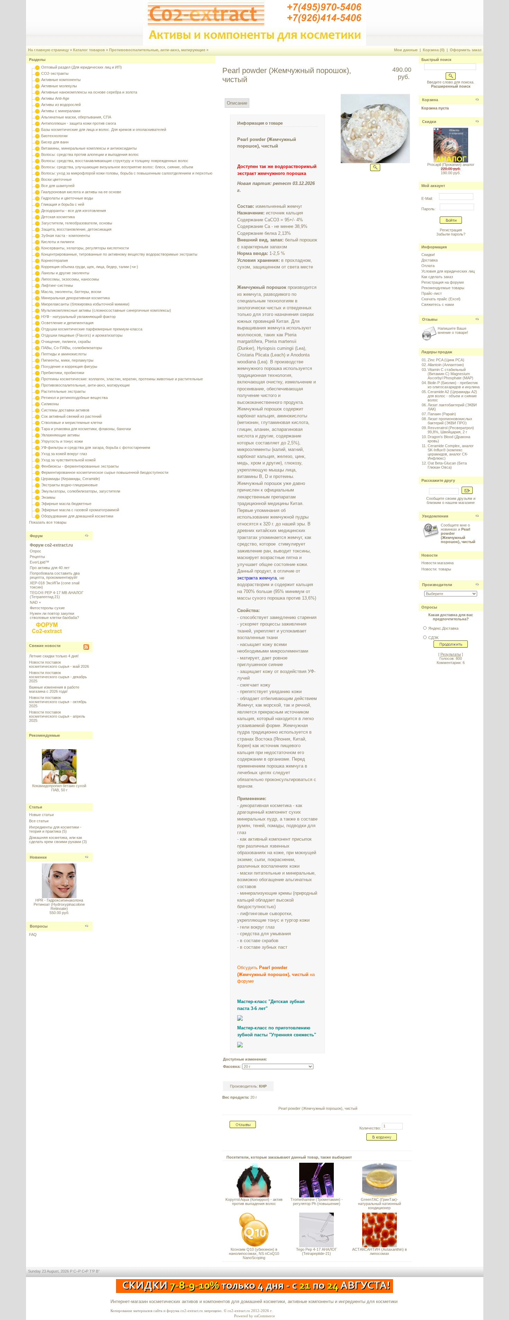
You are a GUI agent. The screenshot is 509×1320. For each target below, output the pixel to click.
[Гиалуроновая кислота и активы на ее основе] (37, 192)
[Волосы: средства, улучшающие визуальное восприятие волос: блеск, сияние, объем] (37, 167)
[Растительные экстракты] (37, 391)
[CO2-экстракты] (37, 73)
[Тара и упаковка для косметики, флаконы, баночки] (37, 429)
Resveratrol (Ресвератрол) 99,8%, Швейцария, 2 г (451, 430)
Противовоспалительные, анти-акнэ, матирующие (157, 50)
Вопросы (38, 926)
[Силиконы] (37, 404)
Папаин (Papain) (442, 414)
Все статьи (38, 821)
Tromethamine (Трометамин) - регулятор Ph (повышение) (317, 1201)
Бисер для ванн (55, 142)
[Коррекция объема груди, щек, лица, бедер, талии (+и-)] (37, 267)
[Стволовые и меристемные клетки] (37, 422)
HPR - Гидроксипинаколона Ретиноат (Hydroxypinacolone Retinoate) (59, 904)
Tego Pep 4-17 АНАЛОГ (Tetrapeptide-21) (316, 1251)
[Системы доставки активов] (37, 410)
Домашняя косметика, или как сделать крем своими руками (55, 839)
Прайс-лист (431, 293)
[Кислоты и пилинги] (37, 242)
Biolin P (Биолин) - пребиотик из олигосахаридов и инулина (454, 385)
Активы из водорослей (61, 105)
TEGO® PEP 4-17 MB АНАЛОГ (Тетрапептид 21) (56, 595)
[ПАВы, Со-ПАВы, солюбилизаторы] (37, 348)
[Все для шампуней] (37, 186)
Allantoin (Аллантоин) (446, 365)
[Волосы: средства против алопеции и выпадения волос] (37, 154)
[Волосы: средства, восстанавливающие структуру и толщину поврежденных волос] (37, 161)
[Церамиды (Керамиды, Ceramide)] (37, 479)
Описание (237, 103)
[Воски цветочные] (37, 179)
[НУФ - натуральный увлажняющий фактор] (37, 317)
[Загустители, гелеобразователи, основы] (37, 223)
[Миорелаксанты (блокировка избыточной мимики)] (37, 304)
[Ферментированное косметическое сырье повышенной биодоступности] (37, 472)
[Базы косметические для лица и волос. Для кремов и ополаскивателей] (37, 129)
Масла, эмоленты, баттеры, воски (71, 292)
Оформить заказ (465, 50)
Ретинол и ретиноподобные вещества (74, 398)
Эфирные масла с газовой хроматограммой (80, 510)
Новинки (38, 857)
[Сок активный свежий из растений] (37, 416)
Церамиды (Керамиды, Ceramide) (70, 479)
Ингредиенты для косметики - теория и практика (55, 829)
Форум (36, 536)
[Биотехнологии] (37, 136)
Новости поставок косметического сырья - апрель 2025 (57, 716)
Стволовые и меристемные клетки (71, 422)
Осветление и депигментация (67, 323)
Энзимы (48, 497)
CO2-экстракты (55, 73)
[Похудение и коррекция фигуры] (37, 366)
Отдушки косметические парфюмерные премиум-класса (91, 329)
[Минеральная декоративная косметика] (37, 298)
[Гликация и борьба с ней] (37, 204)
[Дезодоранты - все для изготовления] (37, 211)
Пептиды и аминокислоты (64, 354)
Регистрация (451, 230)
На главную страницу (48, 50)
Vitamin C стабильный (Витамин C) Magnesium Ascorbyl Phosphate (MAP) (450, 373)
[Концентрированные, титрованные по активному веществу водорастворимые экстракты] (37, 254)
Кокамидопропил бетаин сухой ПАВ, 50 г (59, 784)
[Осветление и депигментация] (37, 323)
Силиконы (50, 404)
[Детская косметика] (37, 217)
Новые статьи (41, 815)
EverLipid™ (39, 562)
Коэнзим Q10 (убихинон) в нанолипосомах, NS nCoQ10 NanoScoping (254, 1253)
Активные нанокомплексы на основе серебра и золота (89, 92)
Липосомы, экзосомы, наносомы (70, 279)
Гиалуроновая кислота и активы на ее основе (81, 192)
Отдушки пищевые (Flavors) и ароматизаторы (82, 335)
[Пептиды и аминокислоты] (37, 354)
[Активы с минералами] (37, 111)
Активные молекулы (59, 86)
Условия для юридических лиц (448, 271)
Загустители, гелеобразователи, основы (76, 223)
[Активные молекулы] (37, 86)
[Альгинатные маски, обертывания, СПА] (37, 117)
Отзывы (429, 319)
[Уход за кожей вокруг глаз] (37, 454)
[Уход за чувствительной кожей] (37, 460)
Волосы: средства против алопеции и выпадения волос (90, 154)
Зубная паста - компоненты (65, 235)
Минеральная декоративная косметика (75, 298)
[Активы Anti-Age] (37, 98)
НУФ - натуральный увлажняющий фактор (78, 317)
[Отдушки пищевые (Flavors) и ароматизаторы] (37, 335)
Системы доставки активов (65, 410)
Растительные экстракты (63, 391)
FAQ (33, 934)
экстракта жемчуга (257, 578)
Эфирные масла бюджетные (66, 504)
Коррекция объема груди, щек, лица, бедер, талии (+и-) (89, 267)
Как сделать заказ (437, 277)
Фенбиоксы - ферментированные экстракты (80, 466)
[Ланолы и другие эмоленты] (37, 273)
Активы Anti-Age (55, 98)
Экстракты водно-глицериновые (69, 485)
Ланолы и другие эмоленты (65, 273)
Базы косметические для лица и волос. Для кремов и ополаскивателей (103, 129)
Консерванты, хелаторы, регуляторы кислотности (85, 248)
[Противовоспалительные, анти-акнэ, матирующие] (37, 385)
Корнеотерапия (54, 260)
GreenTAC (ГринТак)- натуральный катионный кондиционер (379, 1203)
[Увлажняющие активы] (37, 435)
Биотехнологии (54, 136)
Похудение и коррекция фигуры (69, 366)
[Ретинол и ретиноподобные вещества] (37, 398)
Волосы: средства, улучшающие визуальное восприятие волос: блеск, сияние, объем (117, 167)
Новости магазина (437, 563)
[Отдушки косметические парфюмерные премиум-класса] (37, 329)
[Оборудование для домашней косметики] (37, 516)
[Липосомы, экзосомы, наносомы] (37, 279)
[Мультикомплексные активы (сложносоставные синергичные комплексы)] (37, 310)
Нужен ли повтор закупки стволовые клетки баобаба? (54, 615)
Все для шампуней (57, 186)
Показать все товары (47, 522)
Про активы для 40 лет (50, 568)
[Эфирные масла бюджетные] (37, 504)
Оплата (428, 266)
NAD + (35, 602)
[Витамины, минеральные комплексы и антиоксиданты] (37, 148)
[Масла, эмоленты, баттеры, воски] (37, 292)
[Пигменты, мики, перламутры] (37, 360)
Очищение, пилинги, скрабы (66, 341)
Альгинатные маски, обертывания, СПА (76, 117)
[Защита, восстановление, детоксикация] (37, 229)
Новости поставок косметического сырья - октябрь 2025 (58, 702)
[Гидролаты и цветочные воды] (37, 198)
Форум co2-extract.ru (51, 545)
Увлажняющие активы (60, 435)
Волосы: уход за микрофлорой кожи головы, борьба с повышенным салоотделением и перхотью (126, 173)
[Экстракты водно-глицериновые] (37, 485)
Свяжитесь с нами (437, 304)
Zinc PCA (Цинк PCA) (446, 360)
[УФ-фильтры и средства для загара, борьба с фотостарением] (37, 447)
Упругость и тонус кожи (62, 441)
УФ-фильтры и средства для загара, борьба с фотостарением (95, 447)
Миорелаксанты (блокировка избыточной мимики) (85, 304)
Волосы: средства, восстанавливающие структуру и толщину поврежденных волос (114, 161)
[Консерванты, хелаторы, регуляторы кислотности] (37, 248)
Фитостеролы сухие (47, 608)
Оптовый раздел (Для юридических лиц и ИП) (81, 67)
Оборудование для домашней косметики (77, 516)
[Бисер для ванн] (37, 142)
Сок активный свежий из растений (71, 416)
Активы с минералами (60, 111)
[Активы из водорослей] (37, 105)
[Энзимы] (37, 497)
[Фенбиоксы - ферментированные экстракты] (37, 466)
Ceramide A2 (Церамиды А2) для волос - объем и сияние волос (452, 396)
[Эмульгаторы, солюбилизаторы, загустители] (37, 491)
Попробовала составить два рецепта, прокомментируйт (55, 575)
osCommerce (264, 1316)
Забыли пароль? (450, 234)
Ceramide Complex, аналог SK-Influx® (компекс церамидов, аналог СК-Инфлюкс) (451, 452)
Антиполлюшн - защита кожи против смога (78, 123)
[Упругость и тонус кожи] (37, 441)
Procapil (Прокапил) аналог (450, 164)
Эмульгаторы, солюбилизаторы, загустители (80, 491)
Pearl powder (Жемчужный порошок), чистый (317, 1108)
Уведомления (435, 516)
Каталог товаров (89, 50)
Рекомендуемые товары (442, 288)
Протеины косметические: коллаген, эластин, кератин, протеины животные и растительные (122, 379)
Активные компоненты (61, 80)
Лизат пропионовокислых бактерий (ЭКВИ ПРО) (450, 421)
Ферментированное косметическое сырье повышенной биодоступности (104, 472)
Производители (437, 585)
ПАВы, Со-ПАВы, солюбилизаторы (71, 348)
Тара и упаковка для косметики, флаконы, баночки (86, 429)
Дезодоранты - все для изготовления (73, 211)
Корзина (430, 100)
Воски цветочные (56, 179)
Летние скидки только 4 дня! (54, 656)
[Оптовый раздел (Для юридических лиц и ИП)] (37, 67)
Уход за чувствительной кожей (68, 460)
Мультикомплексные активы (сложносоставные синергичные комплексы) (106, 310)
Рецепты (37, 557)
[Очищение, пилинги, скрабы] (37, 341)
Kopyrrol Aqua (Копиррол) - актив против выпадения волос (254, 1201)
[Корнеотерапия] (37, 260)
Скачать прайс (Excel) (441, 299)
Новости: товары (436, 569)
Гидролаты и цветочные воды (67, 198)
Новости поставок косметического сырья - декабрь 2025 (58, 677)
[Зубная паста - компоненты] (37, 235)
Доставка (429, 260)
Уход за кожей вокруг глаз (64, 454)
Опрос (35, 551)
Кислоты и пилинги (57, 242)
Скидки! (428, 255)
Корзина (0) (434, 50)
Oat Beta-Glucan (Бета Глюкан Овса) (447, 465)
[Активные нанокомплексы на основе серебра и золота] (37, 92)
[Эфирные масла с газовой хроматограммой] (37, 510)
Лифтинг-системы (57, 285)
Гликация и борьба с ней (62, 204)
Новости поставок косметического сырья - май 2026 (59, 664)
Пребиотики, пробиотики (62, 373)
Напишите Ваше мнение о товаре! (453, 330)
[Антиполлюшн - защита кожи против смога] (37, 123)
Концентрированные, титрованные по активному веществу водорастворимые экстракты (119, 254)
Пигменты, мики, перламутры (67, 360)
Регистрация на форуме (442, 282)
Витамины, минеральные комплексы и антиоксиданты (89, 148)
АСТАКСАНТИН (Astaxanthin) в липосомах (379, 1251)
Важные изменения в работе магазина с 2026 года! (54, 689)
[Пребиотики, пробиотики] (37, 373)
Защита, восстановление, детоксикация (76, 229)
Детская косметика (58, 217)
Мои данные (406, 50)
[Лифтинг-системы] (37, 285)
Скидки (429, 121)
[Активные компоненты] (37, 80)
